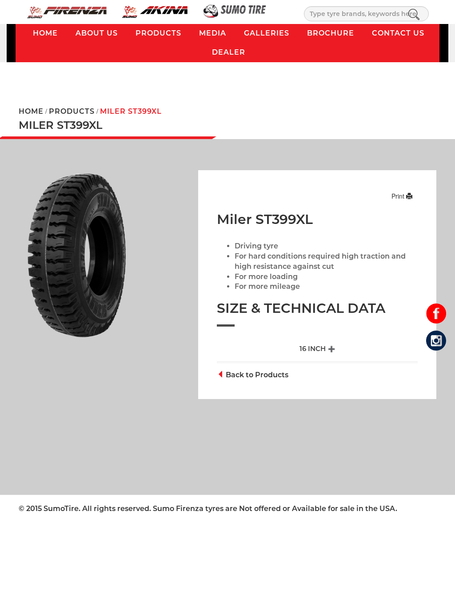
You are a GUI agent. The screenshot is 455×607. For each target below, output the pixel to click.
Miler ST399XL (131, 111)
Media (212, 33)
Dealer (228, 52)
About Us (97, 33)
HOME (31, 111)
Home (45, 33)
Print (398, 196)
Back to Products (256, 375)
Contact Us (398, 33)
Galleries (266, 33)
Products (158, 33)
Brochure (330, 33)
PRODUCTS (72, 111)
